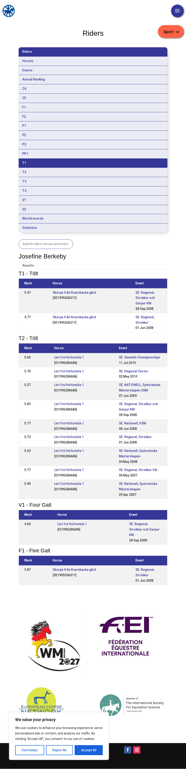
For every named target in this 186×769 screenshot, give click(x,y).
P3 (24, 144)
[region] (59, 736)
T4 (24, 191)
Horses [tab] (27, 61)
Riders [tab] (27, 51)
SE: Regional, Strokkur (135, 437)
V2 (24, 209)
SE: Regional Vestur (133, 371)
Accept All (88, 750)
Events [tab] (27, 70)
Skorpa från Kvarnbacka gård (74, 292)
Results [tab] (28, 265)
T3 (24, 181)
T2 (24, 172)
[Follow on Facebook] (127, 750)
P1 (24, 126)
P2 (24, 135)
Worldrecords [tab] (33, 218)
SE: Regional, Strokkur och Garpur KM (145, 298)
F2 (24, 116)
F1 (24, 107)
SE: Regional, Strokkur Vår (138, 470)
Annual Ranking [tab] (33, 79)
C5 (24, 98)
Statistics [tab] (29, 228)
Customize (30, 750)
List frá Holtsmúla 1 (69, 357)
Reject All (59, 750)
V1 (24, 200)
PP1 (25, 153)
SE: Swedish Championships (139, 357)
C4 (24, 88)
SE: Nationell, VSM (132, 423)
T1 (24, 163)
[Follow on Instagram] (136, 750)
